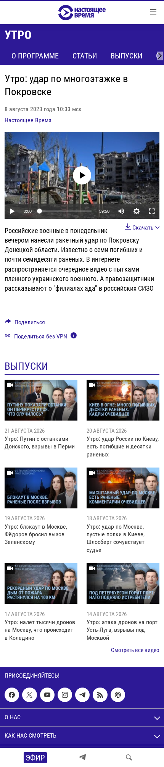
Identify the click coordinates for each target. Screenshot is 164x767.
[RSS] (100, 695)
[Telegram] (82, 757)
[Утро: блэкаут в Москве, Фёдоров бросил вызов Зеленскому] (41, 488)
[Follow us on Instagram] (65, 695)
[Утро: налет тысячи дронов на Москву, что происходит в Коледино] (41, 583)
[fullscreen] (151, 211)
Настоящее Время (28, 120)
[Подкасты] (118, 695)
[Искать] (128, 757)
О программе (35, 55)
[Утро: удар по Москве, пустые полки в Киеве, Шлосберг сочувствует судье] (123, 488)
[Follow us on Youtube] (47, 695)
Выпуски (126, 55)
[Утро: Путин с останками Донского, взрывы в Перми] (41, 400)
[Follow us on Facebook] (12, 695)
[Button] (25, 324)
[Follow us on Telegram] (82, 695)
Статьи (84, 55)
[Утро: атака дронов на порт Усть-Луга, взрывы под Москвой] (123, 583)
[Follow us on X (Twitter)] (29, 695)
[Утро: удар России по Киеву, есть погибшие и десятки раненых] (123, 400)
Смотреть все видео (135, 650)
